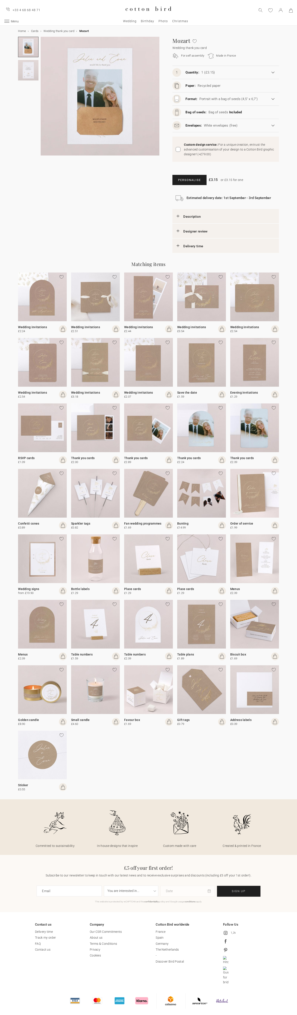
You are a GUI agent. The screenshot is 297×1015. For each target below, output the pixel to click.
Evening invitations (244, 392)
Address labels (241, 720)
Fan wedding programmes (143, 523)
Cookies (95, 955)
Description (192, 217)
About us (96, 937)
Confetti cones (28, 523)
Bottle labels (80, 589)
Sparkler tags (80, 523)
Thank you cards (83, 458)
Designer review (195, 231)
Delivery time (193, 246)
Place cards (132, 589)
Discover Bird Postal (170, 961)
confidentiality (151, 901)
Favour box (132, 720)
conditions (190, 901)
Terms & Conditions (103, 943)
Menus (235, 589)
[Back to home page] (148, 14)
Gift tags (183, 720)
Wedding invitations (32, 327)
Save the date (187, 392)
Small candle (80, 720)
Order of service (241, 523)
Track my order (45, 937)
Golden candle (28, 720)
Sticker (23, 785)
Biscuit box (238, 654)
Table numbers (82, 654)
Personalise (189, 180)
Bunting (183, 523)
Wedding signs (28, 589)
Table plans (185, 654)
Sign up (238, 891)
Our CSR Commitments (106, 931)
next (43, 98)
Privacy (95, 949)
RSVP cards (26, 458)
